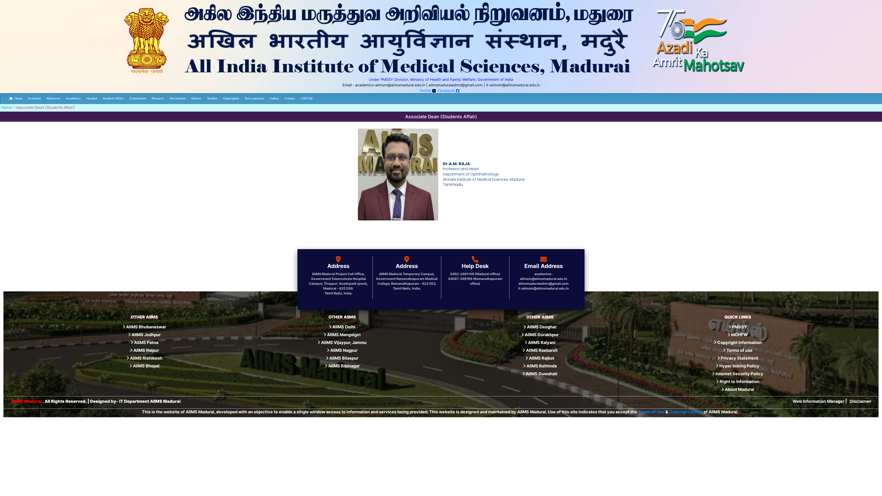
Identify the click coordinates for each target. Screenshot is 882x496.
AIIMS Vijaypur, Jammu (343, 342)
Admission (53, 98)
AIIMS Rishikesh (145, 358)
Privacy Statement (739, 358)
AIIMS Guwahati (541, 373)
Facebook (446, 90)
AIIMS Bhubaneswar (145, 326)
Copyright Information (739, 342)
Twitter (425, 90)
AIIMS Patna (145, 342)
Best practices (254, 98)
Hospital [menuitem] (91, 98)
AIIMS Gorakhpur (541, 334)
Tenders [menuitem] (212, 98)
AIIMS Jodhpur (146, 334)
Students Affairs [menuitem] (113, 98)
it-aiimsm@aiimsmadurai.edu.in (513, 85)
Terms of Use (651, 411)
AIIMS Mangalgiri (343, 334)
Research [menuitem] (158, 98)
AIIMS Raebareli (541, 350)
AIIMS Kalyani (541, 342)
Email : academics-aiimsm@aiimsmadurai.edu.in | (384, 85)
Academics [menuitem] (73, 98)
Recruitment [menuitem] (178, 98)
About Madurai (739, 389)
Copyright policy (686, 411)
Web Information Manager (818, 401)
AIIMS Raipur (146, 350)
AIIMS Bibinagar (343, 366)
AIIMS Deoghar (541, 326)
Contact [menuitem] (290, 98)
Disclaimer (860, 401)
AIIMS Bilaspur (343, 358)
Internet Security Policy (739, 373)
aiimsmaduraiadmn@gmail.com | (457, 85)
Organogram (231, 98)
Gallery (274, 98)
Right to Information (739, 381)
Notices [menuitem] (196, 98)
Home (18, 98)
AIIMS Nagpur (343, 350)
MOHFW (739, 334)
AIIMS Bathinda (541, 366)
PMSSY (739, 326)
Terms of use (739, 350)
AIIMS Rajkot (541, 358)
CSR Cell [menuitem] (306, 98)
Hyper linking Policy (738, 366)
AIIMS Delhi (343, 326)
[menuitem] (15, 98)
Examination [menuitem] (138, 98)
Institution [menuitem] (34, 98)
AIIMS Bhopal (145, 366)
